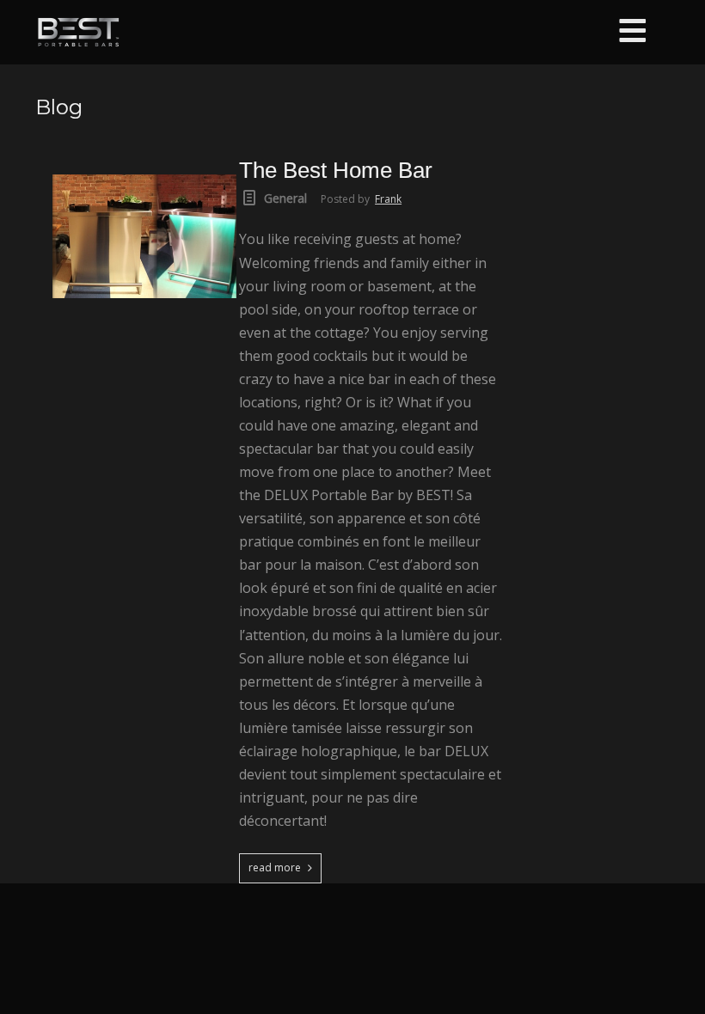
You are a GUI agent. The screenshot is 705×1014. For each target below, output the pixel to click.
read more (274, 867)
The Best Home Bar (335, 170)
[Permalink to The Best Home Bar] (144, 164)
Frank (388, 199)
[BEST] (78, 31)
